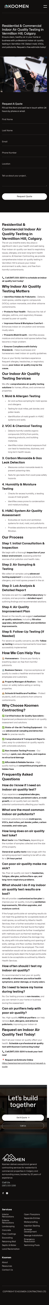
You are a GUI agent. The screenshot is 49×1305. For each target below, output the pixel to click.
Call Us (23, 1126)
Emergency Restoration (29, 1240)
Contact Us (7, 1270)
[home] (16, 6)
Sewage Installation (33, 1236)
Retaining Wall (9, 1242)
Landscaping (8, 1226)
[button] (45, 6)
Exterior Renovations (8, 1222)
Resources (7, 1266)
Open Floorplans (32, 1214)
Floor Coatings (9, 1234)
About (5, 1262)
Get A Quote (23, 1117)
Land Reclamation (11, 1249)
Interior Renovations (8, 1215)
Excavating (7, 1238)
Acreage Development (30, 1230)
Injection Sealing (32, 1226)
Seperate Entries (32, 1218)
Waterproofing (31, 1222)
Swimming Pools (32, 1245)
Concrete (6, 1230)
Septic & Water (9, 1245)
